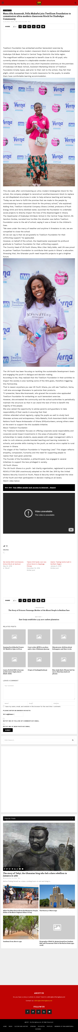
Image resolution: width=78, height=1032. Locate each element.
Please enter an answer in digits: (17, 710)
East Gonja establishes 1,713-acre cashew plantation (39, 619)
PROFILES (49, 1026)
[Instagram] (38, 1012)
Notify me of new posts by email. (16, 726)
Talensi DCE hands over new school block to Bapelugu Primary (36, 564)
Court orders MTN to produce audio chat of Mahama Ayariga (38, 648)
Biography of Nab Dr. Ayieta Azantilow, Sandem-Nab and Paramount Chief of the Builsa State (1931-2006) (57, 943)
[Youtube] (49, 1012)
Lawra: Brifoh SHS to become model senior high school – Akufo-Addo (13, 672)
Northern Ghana (10, 21)
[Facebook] (27, 1012)
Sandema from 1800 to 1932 (12, 941)
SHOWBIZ (38, 1029)
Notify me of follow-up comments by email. (21, 721)
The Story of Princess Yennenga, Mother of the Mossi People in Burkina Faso (39, 610)
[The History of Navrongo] (57, 896)
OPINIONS (33, 1026)
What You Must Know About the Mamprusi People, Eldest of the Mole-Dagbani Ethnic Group (20, 911)
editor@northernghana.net (43, 1000)
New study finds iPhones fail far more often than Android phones (63, 672)
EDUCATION (41, 1026)
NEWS (10, 1026)
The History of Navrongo (48, 910)
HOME (5, 1026)
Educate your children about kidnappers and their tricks (62, 648)
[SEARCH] (73, 740)
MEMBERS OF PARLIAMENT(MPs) (64, 1026)
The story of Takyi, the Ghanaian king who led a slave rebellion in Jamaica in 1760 (35, 874)
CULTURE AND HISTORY (21, 1026)
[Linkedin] (44, 1012)
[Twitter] (33, 1012)
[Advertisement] (40, 38)
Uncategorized (7, 10)
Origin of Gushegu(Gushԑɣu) (37, 670)
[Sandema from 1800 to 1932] (20, 927)
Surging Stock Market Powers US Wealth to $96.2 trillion (13, 648)
